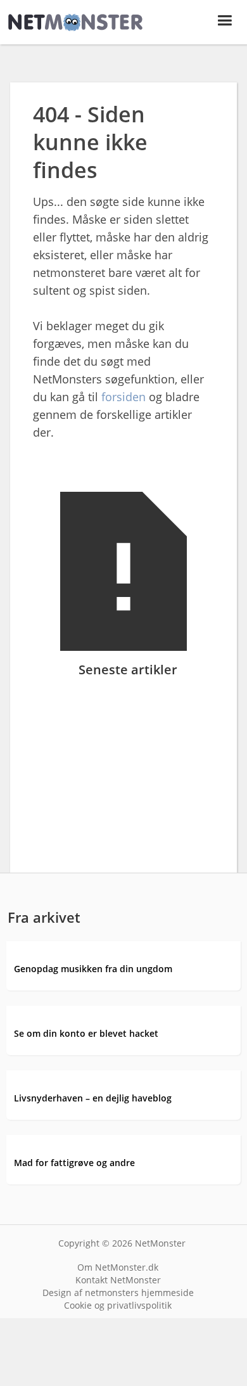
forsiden (123, 396)
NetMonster (160, 1243)
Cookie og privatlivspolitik (118, 1305)
